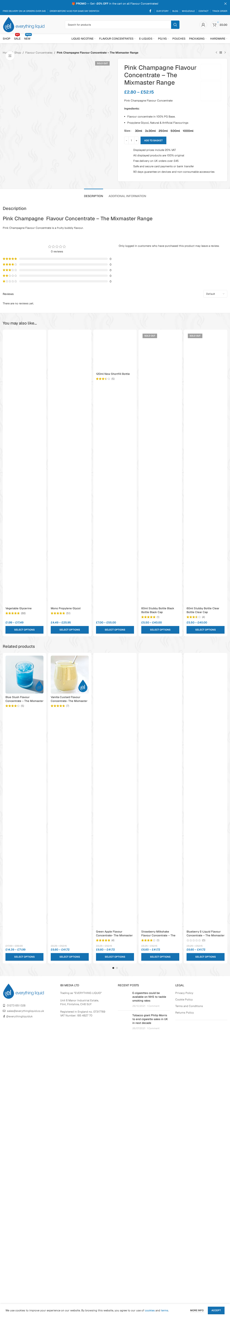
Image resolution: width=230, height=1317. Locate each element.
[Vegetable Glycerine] (24, 468)
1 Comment (153, 1006)
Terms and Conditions (189, 1006)
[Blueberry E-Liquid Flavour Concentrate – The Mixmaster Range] (206, 792)
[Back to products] (221, 52)
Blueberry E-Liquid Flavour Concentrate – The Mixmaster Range (206, 935)
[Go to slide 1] (113, 968)
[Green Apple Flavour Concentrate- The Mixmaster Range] (115, 792)
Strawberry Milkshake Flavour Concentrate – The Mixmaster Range (158, 935)
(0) (203, 940)
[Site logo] (24, 24)
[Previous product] (216, 52)
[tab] (93, 194)
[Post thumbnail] (124, 999)
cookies (150, 1310)
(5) (113, 378)
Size (127, 130)
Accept (216, 1310)
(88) (23, 613)
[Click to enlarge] (10, 55)
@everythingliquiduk (19, 1016)
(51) (68, 613)
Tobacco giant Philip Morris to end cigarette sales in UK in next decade (150, 1019)
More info (197, 1310)
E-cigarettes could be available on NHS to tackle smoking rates (149, 996)
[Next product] (225, 52)
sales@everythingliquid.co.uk (25, 1011)
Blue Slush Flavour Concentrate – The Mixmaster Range (24, 700)
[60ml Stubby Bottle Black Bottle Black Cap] (160, 468)
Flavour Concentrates (39, 52)
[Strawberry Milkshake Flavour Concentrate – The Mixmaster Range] (160, 792)
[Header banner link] (115, 3)
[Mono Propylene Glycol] (70, 468)
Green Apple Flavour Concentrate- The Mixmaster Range (114, 935)
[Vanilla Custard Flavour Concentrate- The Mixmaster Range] (70, 675)
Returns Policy (184, 1012)
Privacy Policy (184, 993)
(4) (203, 617)
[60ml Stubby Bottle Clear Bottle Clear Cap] (206, 468)
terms (164, 1310)
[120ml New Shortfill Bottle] (115, 351)
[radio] (138, 131)
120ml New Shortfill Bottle (113, 374)
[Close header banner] (225, 3)
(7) (67, 705)
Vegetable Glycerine (18, 608)
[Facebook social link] (150, 11)
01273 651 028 (16, 1005)
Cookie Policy (184, 999)
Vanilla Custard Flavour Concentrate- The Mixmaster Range (69, 700)
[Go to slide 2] (117, 968)
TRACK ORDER (219, 11)
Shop (17, 52)
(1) (158, 617)
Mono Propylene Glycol (66, 608)
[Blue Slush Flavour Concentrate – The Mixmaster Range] (24, 675)
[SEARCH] (175, 25)
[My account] (203, 24)
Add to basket (153, 140)
